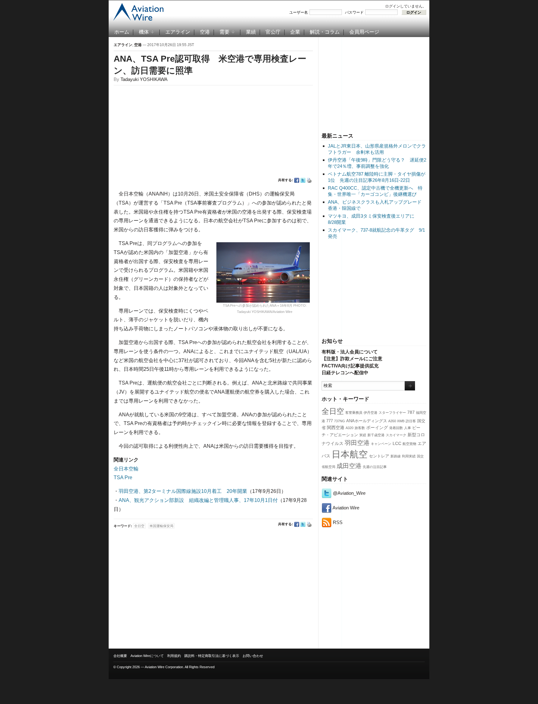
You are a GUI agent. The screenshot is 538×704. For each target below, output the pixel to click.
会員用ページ (364, 32)
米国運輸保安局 (161, 526)
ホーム (121, 32)
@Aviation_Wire (349, 493)
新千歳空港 (376, 435)
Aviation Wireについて (147, 656)
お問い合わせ (253, 656)
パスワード (354, 12)
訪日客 (411, 421)
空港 (205, 32)
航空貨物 (409, 444)
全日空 (333, 411)
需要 (224, 32)
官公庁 (273, 32)
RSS (337, 522)
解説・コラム (325, 32)
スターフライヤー (392, 412)
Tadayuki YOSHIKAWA (144, 79)
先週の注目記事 (375, 467)
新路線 (395, 456)
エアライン (177, 32)
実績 (362, 435)
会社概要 (120, 656)
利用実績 (409, 456)
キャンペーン (381, 444)
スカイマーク (396, 435)
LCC (397, 443)
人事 (407, 428)
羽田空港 (357, 442)
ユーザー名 (298, 12)
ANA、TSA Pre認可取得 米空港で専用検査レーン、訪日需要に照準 (210, 64)
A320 (349, 428)
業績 (251, 32)
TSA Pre (123, 477)
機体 (144, 32)
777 (329, 421)
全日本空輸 (126, 468)
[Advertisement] (374, 83)
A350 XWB (396, 421)
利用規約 (174, 656)
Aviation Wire (345, 507)
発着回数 (396, 428)
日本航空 (350, 454)
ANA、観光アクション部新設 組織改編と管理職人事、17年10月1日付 (198, 500)
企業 (295, 32)
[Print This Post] (309, 180)
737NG (339, 421)
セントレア (379, 456)
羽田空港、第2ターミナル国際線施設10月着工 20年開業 (183, 491)
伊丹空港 (370, 412)
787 (411, 412)
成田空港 (349, 465)
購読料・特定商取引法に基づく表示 (211, 656)
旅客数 (360, 428)
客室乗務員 (353, 412)
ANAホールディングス (366, 421)
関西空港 (335, 427)
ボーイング (377, 427)
